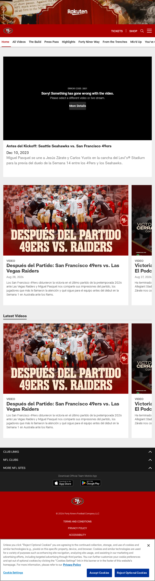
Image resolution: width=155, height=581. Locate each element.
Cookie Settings (13, 572)
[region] (77, 560)
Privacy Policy (77, 528)
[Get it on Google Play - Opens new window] (90, 485)
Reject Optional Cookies (132, 572)
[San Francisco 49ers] (77, 502)
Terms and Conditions (77, 521)
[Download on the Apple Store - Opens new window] (63, 483)
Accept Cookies (99, 572)
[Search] (142, 31)
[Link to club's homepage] (8, 29)
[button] (77, 106)
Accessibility (77, 534)
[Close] (148, 545)
